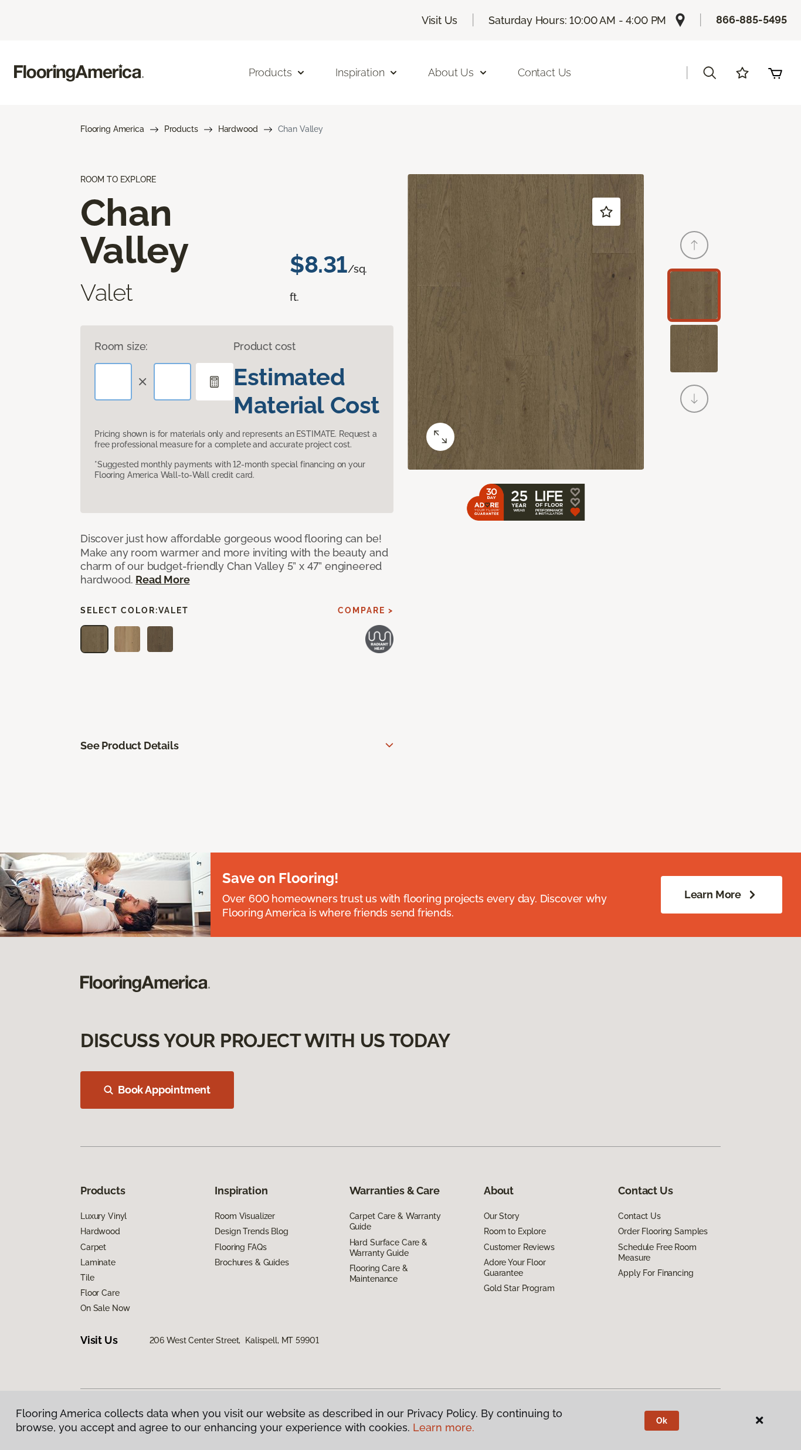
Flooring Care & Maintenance (378, 1273)
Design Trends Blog (251, 1231)
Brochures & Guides (252, 1262)
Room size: (121, 346)
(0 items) (775, 73)
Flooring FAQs (240, 1247)
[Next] (694, 399)
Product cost (264, 346)
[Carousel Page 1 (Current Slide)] (694, 295)
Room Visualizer (245, 1216)
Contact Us (544, 72)
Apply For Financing (655, 1273)
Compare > (365, 610)
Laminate (98, 1262)
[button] (709, 72)
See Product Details (129, 745)
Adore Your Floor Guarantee (515, 1268)
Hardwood (238, 129)
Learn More (712, 894)
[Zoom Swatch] (440, 437)
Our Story (502, 1216)
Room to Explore (515, 1231)
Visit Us (440, 20)
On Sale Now (105, 1308)
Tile (87, 1277)
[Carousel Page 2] (694, 348)
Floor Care (100, 1293)
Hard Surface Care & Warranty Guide (388, 1248)
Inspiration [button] (359, 72)
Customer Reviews (519, 1247)
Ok (661, 1420)
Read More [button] (162, 579)
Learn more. (443, 1427)
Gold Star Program (519, 1288)
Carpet (93, 1247)
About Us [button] (451, 72)
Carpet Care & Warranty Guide (395, 1221)
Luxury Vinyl (103, 1216)
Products (181, 129)
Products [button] (270, 72)
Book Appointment (164, 1090)
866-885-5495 (751, 19)
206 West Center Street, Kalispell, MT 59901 (234, 1340)
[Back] (694, 245)
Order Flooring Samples (663, 1231)
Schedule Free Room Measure (657, 1252)
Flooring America (112, 129)
